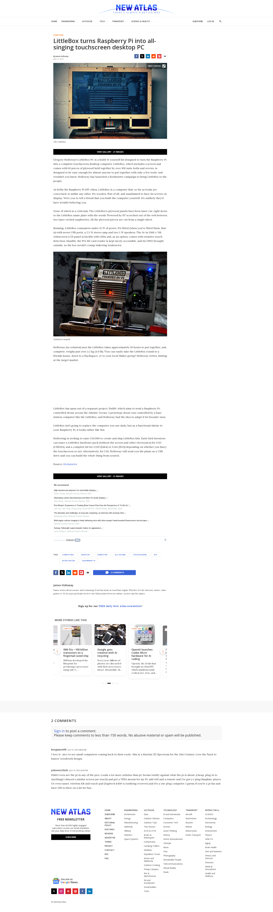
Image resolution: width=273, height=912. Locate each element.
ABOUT (108, 818)
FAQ (106, 858)
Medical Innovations (210, 868)
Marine (189, 826)
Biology (208, 826)
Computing (58, 35)
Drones (166, 826)
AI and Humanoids (171, 814)
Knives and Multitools (149, 859)
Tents (146, 891)
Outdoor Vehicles (152, 818)
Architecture (129, 814)
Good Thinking (170, 830)
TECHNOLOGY (170, 810)
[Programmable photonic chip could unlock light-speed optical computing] (144, 634)
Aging (207, 843)
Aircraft (189, 814)
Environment (211, 830)
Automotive (191, 818)
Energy (127, 818)
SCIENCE (209, 814)
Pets (165, 851)
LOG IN (210, 21)
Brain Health (211, 847)
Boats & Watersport (149, 836)
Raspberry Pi (88, 561)
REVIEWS (109, 833)
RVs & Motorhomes (150, 874)
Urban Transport (193, 835)
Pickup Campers (151, 869)
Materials (128, 826)
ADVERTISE (110, 837)
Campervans (149, 841)
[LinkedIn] (148, 56)
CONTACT (109, 850)
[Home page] (136, 8)
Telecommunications (173, 863)
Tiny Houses (149, 826)
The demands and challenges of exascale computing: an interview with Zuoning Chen (89, 513)
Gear (146, 814)
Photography (169, 855)
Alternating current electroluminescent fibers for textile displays (80, 498)
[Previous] (57, 651)
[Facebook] (136, 56)
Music (166, 847)
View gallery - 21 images (110, 151)
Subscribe (71, 837)
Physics (208, 835)
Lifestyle (167, 843)
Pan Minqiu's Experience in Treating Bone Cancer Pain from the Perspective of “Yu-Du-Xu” (91, 505)
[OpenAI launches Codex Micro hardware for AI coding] (110, 634)
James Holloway (63, 585)
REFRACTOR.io (212, 810)
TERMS (108, 841)
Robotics (128, 835)
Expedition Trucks (152, 854)
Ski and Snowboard (149, 881)
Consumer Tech (170, 822)
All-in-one (120, 555)
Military (127, 830)
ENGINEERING (68, 21)
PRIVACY (109, 846)
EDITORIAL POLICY (110, 824)
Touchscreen (140, 555)
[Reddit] (153, 56)
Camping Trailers (151, 846)
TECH (102, 21)
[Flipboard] (159, 56)
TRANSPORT (118, 21)
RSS (106, 854)
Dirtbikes (148, 850)
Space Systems (131, 839)
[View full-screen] (164, 66)
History (166, 835)
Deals (166, 872)
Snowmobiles (150, 887)
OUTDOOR (87, 21)
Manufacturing (131, 822)
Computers (168, 818)
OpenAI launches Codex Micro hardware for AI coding (108, 654)
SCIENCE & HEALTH (140, 21)
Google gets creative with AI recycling (73, 652)
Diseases (209, 862)
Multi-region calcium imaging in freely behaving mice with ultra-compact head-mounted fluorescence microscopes (100, 520)
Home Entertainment (173, 839)
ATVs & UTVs (150, 830)
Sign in (59, 731)
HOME (54, 21)
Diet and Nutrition (213, 851)
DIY (155, 555)
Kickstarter (70, 464)
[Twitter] (142, 56)
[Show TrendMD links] (165, 540)
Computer (102, 555)
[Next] (163, 651)
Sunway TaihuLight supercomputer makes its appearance (77, 528)
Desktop (85, 555)
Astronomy (210, 822)
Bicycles (189, 822)
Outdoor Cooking (152, 865)
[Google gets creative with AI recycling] (76, 634)
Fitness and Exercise (210, 857)
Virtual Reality (169, 868)
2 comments (117, 572)
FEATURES (109, 829)
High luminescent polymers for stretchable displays (75, 490)
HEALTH (209, 839)
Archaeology (211, 818)
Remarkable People (172, 859)
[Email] (165, 56)
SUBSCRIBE (198, 21)
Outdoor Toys (150, 822)
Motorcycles (191, 830)
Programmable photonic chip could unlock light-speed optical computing (144, 654)
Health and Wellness (210, 874)
